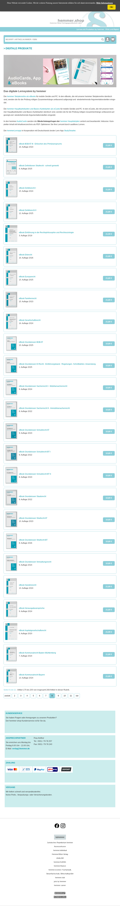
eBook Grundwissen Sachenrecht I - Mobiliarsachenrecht (43, 386)
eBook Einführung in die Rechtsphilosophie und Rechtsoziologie (46, 232)
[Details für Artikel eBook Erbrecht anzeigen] (11, 263)
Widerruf (60, 893)
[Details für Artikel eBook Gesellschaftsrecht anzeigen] (11, 329)
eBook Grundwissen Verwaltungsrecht (35, 562)
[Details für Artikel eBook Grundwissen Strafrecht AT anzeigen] (11, 526)
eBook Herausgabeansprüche (32, 608)
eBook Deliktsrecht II (27, 210)
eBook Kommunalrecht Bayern (32, 675)
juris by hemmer (60, 881)
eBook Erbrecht (25, 255)
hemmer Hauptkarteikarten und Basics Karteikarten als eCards (33, 109)
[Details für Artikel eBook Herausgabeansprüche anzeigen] (11, 617)
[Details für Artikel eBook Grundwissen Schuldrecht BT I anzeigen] (11, 460)
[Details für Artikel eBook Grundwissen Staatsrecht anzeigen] (11, 505)
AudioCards (22, 121)
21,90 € (109, 234)
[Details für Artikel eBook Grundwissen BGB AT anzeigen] (11, 351)
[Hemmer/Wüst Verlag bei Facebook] (57, 827)
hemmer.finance (60, 866)
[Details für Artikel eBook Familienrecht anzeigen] (11, 307)
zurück (7, 696)
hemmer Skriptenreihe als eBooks (21, 96)
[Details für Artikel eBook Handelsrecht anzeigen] (11, 595)
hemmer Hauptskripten (70, 121)
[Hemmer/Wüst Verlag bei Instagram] (63, 827)
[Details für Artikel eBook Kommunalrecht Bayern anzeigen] (11, 683)
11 (71, 696)
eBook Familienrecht (27, 298)
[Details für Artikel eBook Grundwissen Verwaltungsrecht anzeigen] (11, 570)
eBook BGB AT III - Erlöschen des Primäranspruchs (40, 144)
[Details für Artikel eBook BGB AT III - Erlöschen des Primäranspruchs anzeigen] (11, 152)
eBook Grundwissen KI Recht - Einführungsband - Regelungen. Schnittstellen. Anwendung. (57, 364)
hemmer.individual (60, 850)
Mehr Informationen (104, 3)
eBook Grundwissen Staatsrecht (32, 496)
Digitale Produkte (19, 48)
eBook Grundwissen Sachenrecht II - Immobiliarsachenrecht (44, 408)
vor (77, 696)
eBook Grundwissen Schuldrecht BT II (35, 474)
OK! (111, 7)
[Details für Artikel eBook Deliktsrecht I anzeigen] (11, 197)
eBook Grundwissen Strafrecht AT (33, 518)
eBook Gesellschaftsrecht (29, 320)
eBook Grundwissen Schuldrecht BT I (34, 452)
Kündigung (60, 897)
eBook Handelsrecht (27, 585)
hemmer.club (60, 877)
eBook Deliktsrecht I (27, 188)
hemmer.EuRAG (60, 862)
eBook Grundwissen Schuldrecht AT (34, 430)
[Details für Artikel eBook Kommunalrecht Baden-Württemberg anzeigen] (11, 661)
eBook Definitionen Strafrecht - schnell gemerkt (39, 166)
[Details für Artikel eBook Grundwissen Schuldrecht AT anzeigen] (11, 438)
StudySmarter (69, 131)
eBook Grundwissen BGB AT (31, 342)
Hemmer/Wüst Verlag (60, 854)
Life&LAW (60, 858)
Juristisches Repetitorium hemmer (60, 842)
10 (65, 696)
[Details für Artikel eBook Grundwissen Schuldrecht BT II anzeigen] (11, 483)
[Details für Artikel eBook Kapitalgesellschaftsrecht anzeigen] (11, 639)
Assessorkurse (60, 846)
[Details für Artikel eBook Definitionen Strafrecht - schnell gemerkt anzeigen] (11, 174)
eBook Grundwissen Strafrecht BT (33, 540)
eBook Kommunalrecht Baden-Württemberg (37, 653)
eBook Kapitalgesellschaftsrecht (32, 630)
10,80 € (109, 344)
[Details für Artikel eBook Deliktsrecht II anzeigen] (11, 219)
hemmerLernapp (14, 131)
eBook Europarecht (27, 277)
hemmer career (60, 885)
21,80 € (109, 145)
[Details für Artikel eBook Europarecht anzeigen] (11, 285)
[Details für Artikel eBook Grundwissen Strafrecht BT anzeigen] (11, 548)
